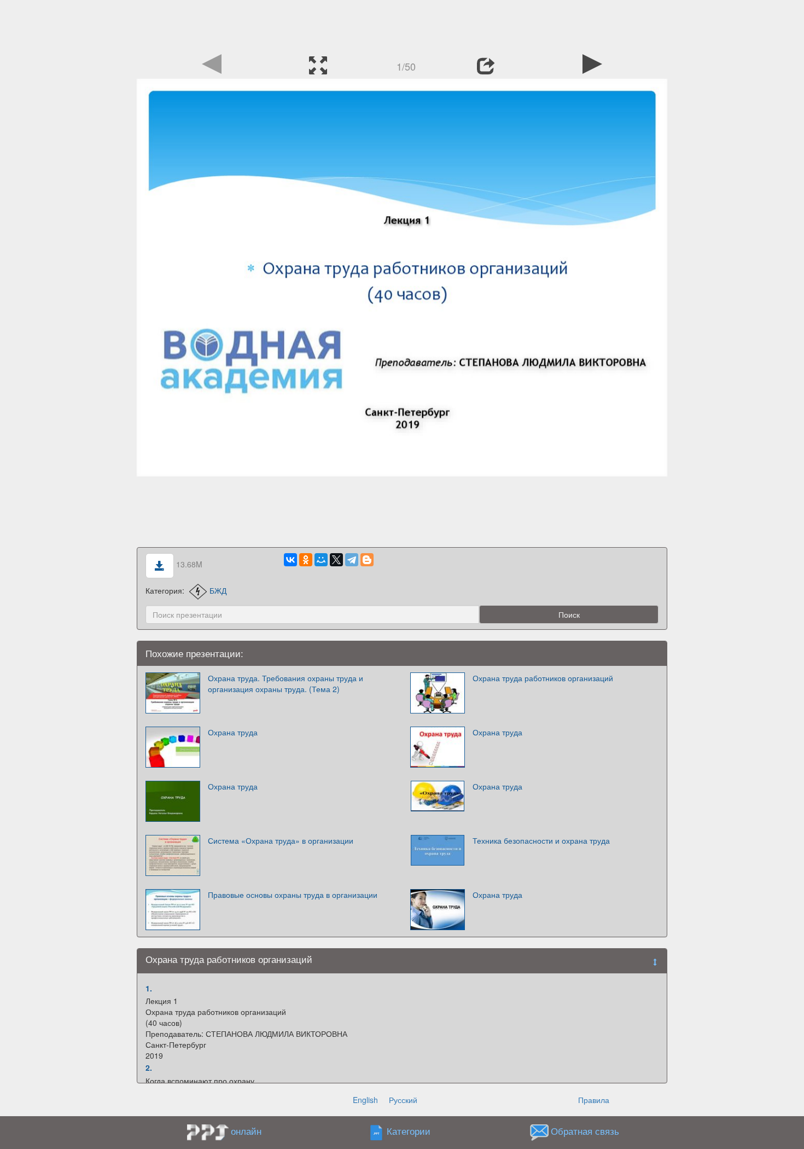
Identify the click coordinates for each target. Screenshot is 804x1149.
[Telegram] (351, 559)
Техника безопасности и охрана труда (541, 840)
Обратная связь (585, 1131)
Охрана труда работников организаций (543, 677)
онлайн (246, 1131)
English (365, 1099)
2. (148, 1067)
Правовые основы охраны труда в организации (292, 894)
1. (148, 988)
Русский (403, 1099)
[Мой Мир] (321, 559)
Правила (593, 1099)
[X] (336, 559)
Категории (408, 1131)
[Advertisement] (402, 24)
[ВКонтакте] (290, 559)
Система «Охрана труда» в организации (280, 840)
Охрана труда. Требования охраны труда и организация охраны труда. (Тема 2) (285, 683)
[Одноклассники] (305, 559)
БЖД (217, 590)
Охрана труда (233, 732)
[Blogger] (367, 559)
